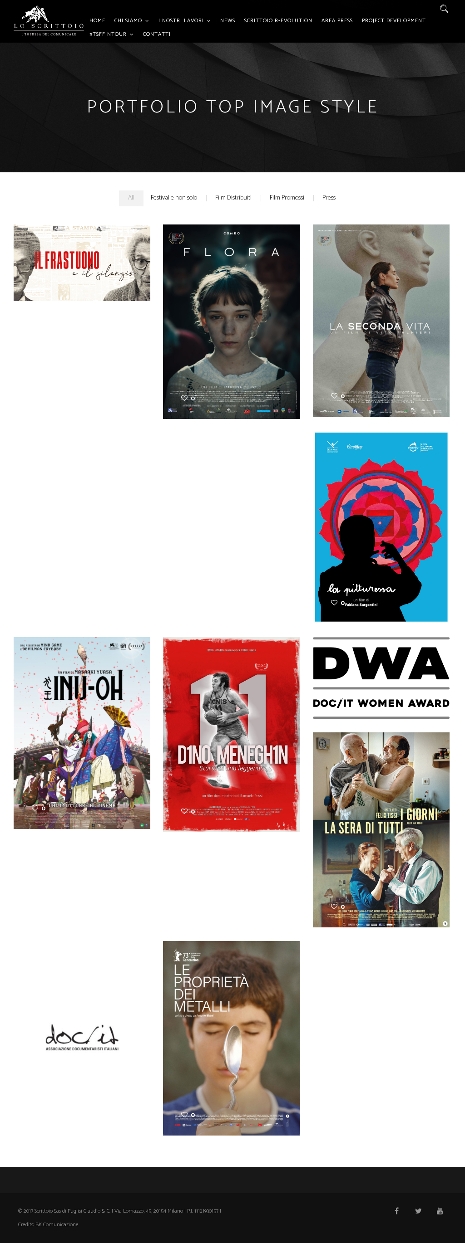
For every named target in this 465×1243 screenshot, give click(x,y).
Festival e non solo (174, 198)
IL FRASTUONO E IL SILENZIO (82, 255)
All (131, 198)
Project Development (394, 20)
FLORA (231, 309)
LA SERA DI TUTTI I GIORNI (381, 822)
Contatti (157, 34)
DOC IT (82, 1030)
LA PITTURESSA (381, 514)
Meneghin (231, 727)
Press (329, 198)
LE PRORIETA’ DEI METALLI (231, 1030)
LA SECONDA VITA (381, 308)
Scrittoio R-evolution (278, 20)
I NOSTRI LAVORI (181, 20)
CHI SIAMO (128, 20)
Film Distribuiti (233, 198)
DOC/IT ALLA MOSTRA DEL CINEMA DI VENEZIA (381, 670)
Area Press (337, 20)
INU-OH (82, 725)
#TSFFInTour (108, 34)
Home (97, 20)
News (227, 20)
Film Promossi (287, 198)
